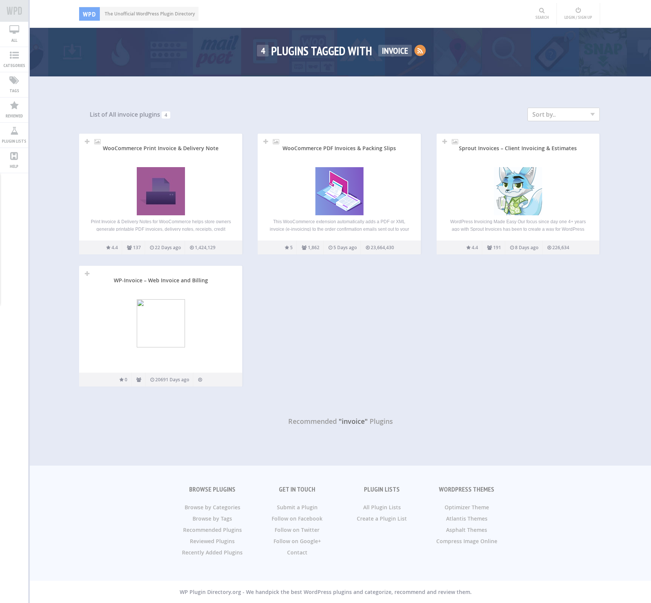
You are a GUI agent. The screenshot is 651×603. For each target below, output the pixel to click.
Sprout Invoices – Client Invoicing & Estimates (518, 148)
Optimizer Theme (467, 507)
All (14, 40)
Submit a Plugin (297, 507)
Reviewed (14, 116)
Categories (14, 65)
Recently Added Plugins (212, 552)
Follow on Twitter (297, 529)
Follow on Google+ (297, 541)
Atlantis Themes (466, 518)
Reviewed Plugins (212, 541)
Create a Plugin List (382, 518)
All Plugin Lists (382, 507)
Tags (14, 90)
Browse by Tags (212, 518)
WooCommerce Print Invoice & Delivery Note (161, 148)
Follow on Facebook (297, 518)
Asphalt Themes (466, 529)
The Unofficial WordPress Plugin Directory (139, 13)
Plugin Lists (14, 141)
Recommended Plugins (212, 529)
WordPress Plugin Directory (14, 11)
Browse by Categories (212, 507)
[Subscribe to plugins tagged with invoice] (420, 50)
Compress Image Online (466, 541)
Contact (297, 552)
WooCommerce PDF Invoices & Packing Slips (339, 148)
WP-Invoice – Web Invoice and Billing (161, 280)
